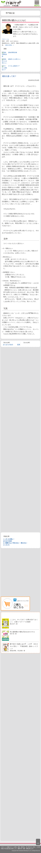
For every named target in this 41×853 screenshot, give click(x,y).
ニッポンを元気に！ (9, 539)
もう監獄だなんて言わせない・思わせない (15, 543)
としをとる (6, 545)
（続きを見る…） (9, 45)
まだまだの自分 (8, 344)
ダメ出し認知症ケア (14, 66)
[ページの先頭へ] (38, 842)
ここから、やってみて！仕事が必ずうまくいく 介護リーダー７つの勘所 (24, 622)
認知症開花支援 (12, 52)
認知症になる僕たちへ (14, 59)
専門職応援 (10, 13)
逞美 (18, 344)
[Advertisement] (20, 440)
